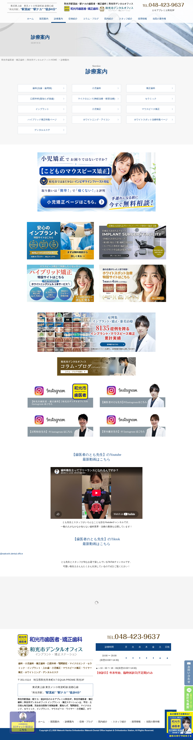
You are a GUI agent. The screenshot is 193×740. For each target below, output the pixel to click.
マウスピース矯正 (151, 109)
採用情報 (142, 18)
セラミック (150, 98)
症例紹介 (73, 18)
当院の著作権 (159, 18)
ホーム (30, 18)
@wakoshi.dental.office (11, 553)
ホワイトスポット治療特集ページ (151, 119)
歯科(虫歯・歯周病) (42, 88)
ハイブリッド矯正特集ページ (42, 119)
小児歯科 (96, 88)
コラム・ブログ (91, 18)
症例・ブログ (86, 721)
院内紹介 (108, 18)
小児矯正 (96, 109)
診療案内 (58, 18)
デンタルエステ (42, 130)
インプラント (42, 109)
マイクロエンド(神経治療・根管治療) (96, 98)
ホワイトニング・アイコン (96, 119)
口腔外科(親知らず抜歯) (42, 98)
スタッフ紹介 (125, 18)
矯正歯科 (150, 88)
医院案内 (43, 18)
